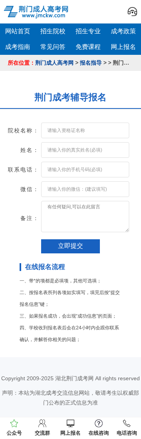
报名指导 (91, 63)
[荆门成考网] (37, 11)
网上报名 (123, 46)
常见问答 (52, 46)
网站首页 (17, 31)
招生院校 (52, 31)
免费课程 (88, 46)
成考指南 (17, 46)
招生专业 (88, 31)
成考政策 (123, 31)
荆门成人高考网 (54, 63)
